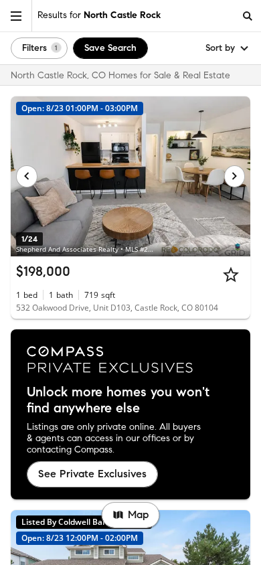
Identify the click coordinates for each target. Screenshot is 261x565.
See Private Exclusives (92, 473)
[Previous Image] (26, 176)
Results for (99, 15)
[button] (16, 15)
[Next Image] (235, 176)
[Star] (231, 274)
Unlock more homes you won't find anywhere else (118, 400)
